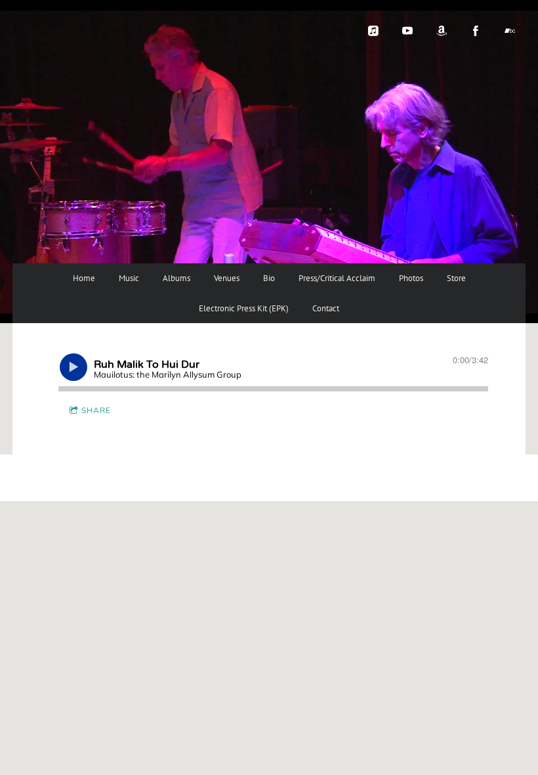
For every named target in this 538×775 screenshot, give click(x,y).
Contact (325, 308)
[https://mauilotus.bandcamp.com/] (510, 31)
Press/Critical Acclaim (337, 278)
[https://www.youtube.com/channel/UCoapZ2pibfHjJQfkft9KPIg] (407, 31)
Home (84, 278)
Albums (176, 278)
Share (96, 410)
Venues (226, 278)
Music (129, 278)
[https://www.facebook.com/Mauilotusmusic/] (475, 31)
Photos (411, 278)
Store (456, 278)
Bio (269, 278)
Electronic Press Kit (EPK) (244, 308)
